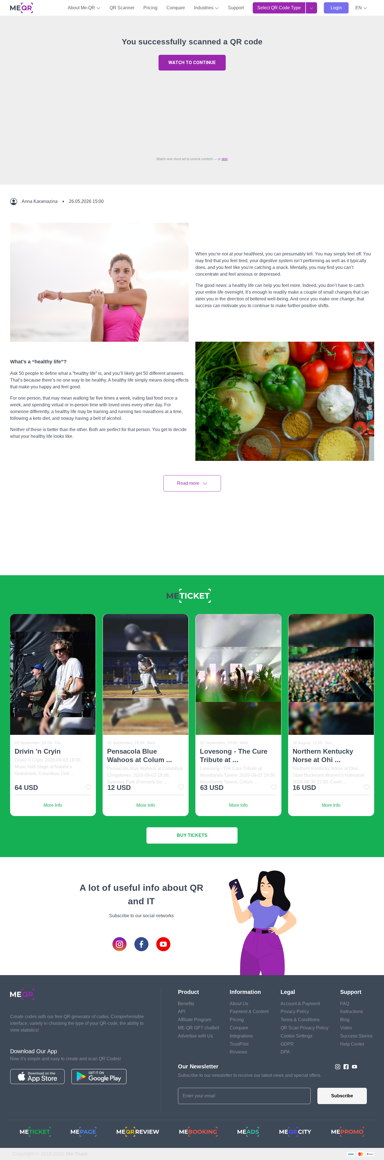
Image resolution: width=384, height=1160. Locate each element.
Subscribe (342, 1095)
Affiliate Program (194, 1019)
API (181, 1011)
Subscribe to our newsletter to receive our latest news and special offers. (249, 1075)
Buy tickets (192, 835)
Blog (344, 1019)
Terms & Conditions (300, 1019)
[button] (361, 7)
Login (336, 7)
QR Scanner (122, 7)
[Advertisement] (192, 112)
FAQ (344, 1003)
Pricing (150, 7)
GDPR (287, 1044)
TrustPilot (239, 1044)
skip (225, 159)
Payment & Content (249, 1011)
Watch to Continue (192, 62)
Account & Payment (300, 1003)
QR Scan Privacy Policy (304, 1027)
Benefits (186, 1003)
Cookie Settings (296, 1036)
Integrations (241, 1036)
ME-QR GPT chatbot (198, 1027)
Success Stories (356, 1036)
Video (346, 1027)
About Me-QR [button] (82, 7)
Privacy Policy (295, 1011)
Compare (175, 7)
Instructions (351, 1011)
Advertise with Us (195, 1036)
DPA (285, 1052)
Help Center (352, 1044)
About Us (239, 1003)
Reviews (238, 1052)
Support (236, 7)
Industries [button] (204, 7)
